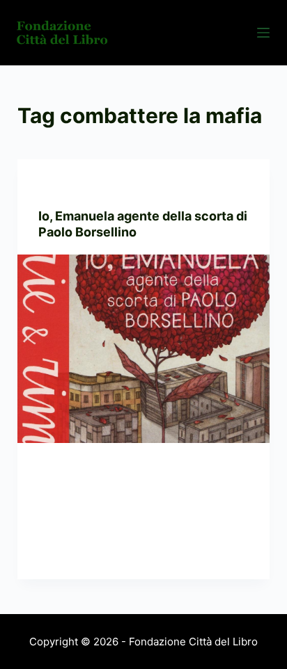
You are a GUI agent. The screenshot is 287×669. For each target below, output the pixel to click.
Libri (118, 187)
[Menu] (263, 32)
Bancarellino (70, 187)
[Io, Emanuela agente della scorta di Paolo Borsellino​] (143, 349)
